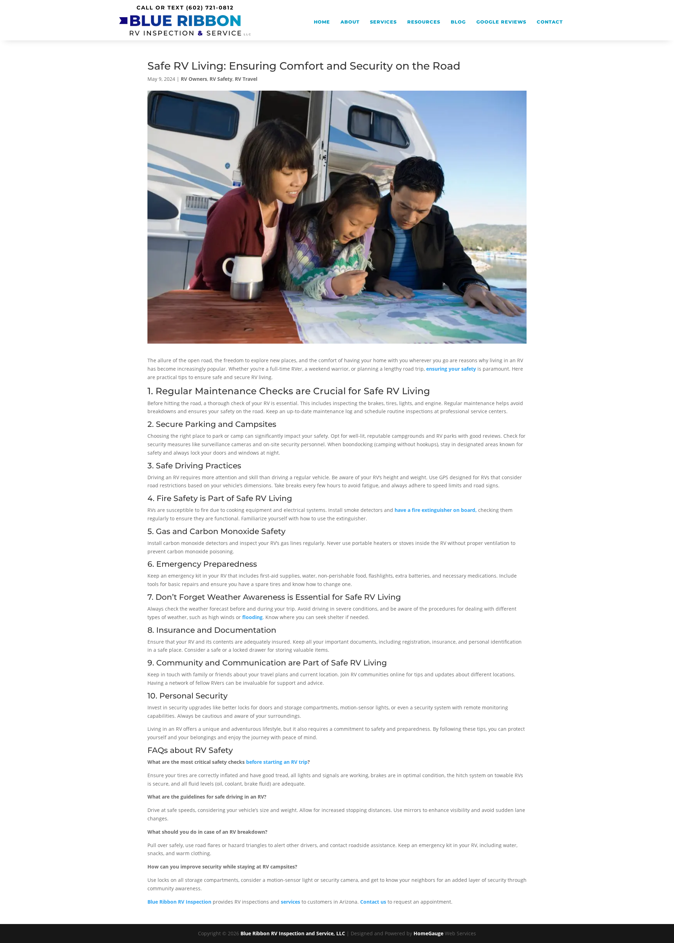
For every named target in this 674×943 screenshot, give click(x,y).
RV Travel (246, 79)
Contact (550, 22)
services (290, 901)
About (350, 22)
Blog (458, 22)
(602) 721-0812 (210, 7)
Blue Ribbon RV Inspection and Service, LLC (292, 933)
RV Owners (194, 79)
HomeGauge (428, 933)
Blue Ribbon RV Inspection (179, 901)
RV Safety (221, 79)
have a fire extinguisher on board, (436, 510)
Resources (423, 22)
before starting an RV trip (277, 762)
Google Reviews (501, 22)
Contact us (373, 901)
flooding (252, 617)
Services (383, 22)
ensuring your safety (451, 368)
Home (322, 22)
